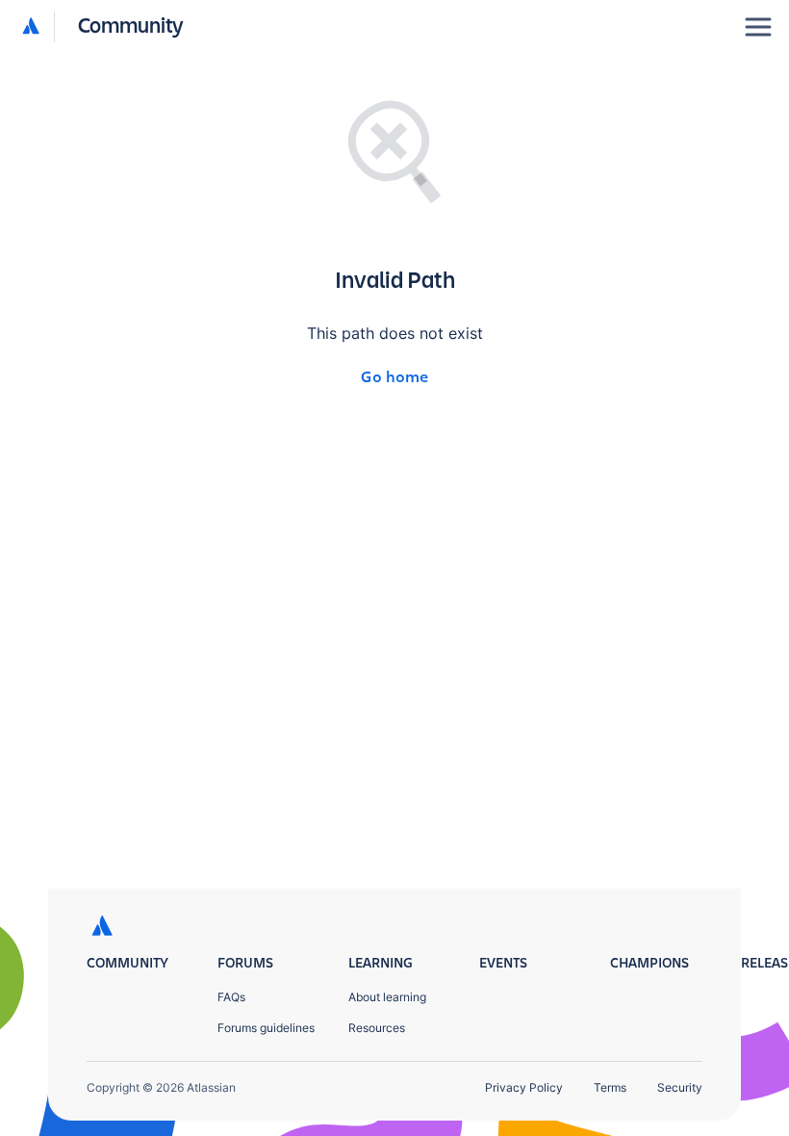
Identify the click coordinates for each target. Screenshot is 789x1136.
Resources (376, 1027)
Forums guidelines (266, 1027)
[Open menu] (758, 27)
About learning (387, 997)
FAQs (231, 997)
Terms (610, 1087)
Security (679, 1087)
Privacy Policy (524, 1087)
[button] (103, 27)
